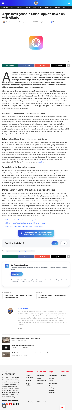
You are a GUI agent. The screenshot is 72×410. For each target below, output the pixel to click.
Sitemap (63, 375)
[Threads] (14, 404)
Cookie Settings (51, 387)
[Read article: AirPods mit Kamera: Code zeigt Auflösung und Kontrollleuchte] (6, 354)
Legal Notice (53, 375)
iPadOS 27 (20, 7)
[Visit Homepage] (36, 3)
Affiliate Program (51, 391)
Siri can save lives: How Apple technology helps (21, 220)
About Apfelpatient (30, 376)
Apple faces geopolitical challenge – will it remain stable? (24, 226)
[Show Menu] (3, 3)
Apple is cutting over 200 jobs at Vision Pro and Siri (26, 338)
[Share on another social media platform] (68, 65)
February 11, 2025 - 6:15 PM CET (28, 22)
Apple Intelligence (23, 251)
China (32, 251)
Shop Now (15, 274)
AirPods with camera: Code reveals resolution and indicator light (29, 353)
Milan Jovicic (12, 22)
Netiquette (40, 375)
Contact (28, 380)
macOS (28, 7)
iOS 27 (12, 7)
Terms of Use (53, 383)
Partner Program (35, 281)
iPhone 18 (5, 7)
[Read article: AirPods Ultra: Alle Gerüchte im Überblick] (6, 347)
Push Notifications (41, 379)
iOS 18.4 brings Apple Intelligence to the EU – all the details (25, 223)
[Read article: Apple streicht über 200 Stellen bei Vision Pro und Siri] (6, 340)
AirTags (57, 7)
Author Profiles (28, 384)
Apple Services (11, 251)
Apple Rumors (44, 22)
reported (40, 162)
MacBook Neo (37, 7)
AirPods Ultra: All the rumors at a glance (22, 345)
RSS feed (40, 383)
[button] (4, 406)
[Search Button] (69, 3)
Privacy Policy (51, 379)
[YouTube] (10, 404)
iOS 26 (65, 7)
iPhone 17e (48, 7)
